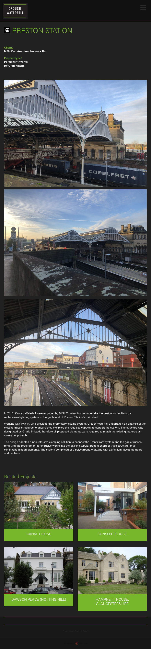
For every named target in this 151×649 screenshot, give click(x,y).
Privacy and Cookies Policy (76, 631)
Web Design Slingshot (75, 643)
